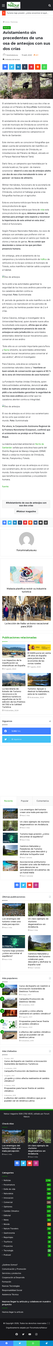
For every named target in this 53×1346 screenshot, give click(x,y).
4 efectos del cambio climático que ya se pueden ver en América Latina (35, 1035)
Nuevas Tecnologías (11, 1286)
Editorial (7, 1215)
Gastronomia (9, 1233)
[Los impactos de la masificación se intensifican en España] (13, 651)
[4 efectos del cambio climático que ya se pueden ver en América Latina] (9, 1035)
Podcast (7, 1255)
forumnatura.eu (12, 55)
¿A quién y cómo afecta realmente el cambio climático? (35, 1012)
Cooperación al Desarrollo (13, 1277)
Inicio (6, 22)
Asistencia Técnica (10, 1294)
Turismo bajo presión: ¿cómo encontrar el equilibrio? (29, 13)
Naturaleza (8, 1193)
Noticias (14, 22)
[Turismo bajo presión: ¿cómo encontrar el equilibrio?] (10, 838)
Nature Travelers (11, 1228)
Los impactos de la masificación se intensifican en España (13, 663)
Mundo (7, 1224)
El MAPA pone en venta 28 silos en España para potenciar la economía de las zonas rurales (39, 658)
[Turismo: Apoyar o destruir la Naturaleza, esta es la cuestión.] (39, 679)
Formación (6, 1282)
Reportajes (8, 1237)
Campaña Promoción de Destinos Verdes (31, 1000)
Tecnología (8, 1250)
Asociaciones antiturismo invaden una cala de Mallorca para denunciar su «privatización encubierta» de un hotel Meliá (35, 867)
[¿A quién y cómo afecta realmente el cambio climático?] (9, 1013)
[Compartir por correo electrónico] (41, 523)
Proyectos (8, 1246)
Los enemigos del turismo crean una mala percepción (34, 811)
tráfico (44, 259)
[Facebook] (4, 523)
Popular (24, 801)
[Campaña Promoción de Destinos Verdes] (9, 1003)
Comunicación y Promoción (14, 1269)
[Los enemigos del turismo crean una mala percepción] (10, 813)
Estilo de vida (9, 1189)
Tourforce (8, 1242)
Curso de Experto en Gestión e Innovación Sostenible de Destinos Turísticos (34, 989)
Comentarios (43, 801)
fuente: (5, 486)
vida (42, 209)
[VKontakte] (35, 523)
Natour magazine (27, 511)
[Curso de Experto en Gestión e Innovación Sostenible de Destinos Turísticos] (9, 990)
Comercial (8, 1202)
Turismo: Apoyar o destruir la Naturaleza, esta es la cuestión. (38, 691)
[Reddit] (30, 523)
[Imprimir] (46, 523)
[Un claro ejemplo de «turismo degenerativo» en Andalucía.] (10, 826)
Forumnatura (9, 1185)
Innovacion (8, 1198)
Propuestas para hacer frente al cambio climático (34, 1022)
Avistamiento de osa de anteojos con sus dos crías (26, 504)
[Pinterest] (25, 523)
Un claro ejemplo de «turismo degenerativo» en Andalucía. (34, 823)
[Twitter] (10, 523)
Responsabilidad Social (12, 1290)
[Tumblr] (20, 523)
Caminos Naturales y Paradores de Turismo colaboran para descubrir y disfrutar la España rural (33, 850)
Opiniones (8, 1207)
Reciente (8, 801)
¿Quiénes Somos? (10, 1265)
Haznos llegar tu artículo (12, 1312)
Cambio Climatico (11, 1211)
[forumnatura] (13, 5)
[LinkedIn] (15, 523)
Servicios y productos (11, 1273)
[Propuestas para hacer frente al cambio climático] (9, 1024)
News (6, 1220)
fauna (6, 350)
